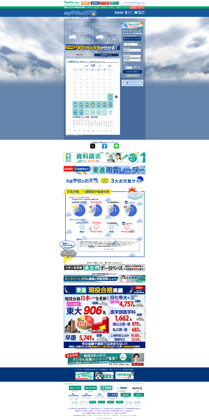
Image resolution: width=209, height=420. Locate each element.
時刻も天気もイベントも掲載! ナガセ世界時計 (114, 413)
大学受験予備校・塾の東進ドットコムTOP (82, 415)
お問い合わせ (115, 415)
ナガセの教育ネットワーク (71, 383)
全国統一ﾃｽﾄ (126, 2)
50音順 (138, 67)
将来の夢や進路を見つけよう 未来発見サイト (122, 410)
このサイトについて (97, 415)
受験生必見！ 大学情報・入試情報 (84, 410)
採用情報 (135, 2)
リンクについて (107, 415)
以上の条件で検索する (132, 71)
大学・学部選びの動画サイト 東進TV (92, 413)
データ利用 (133, 415)
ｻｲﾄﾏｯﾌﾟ (139, 2)
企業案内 (131, 2)
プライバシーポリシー (124, 415)
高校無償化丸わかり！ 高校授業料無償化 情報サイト (127, 408)
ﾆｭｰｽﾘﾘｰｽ (143, 2)
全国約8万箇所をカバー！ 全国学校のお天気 (102, 408)
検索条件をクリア (132, 75)
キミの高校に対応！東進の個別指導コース (78, 408)
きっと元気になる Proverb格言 (102, 410)
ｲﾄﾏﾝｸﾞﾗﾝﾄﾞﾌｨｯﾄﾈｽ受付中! (73, 399)
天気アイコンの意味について (74, 135)
